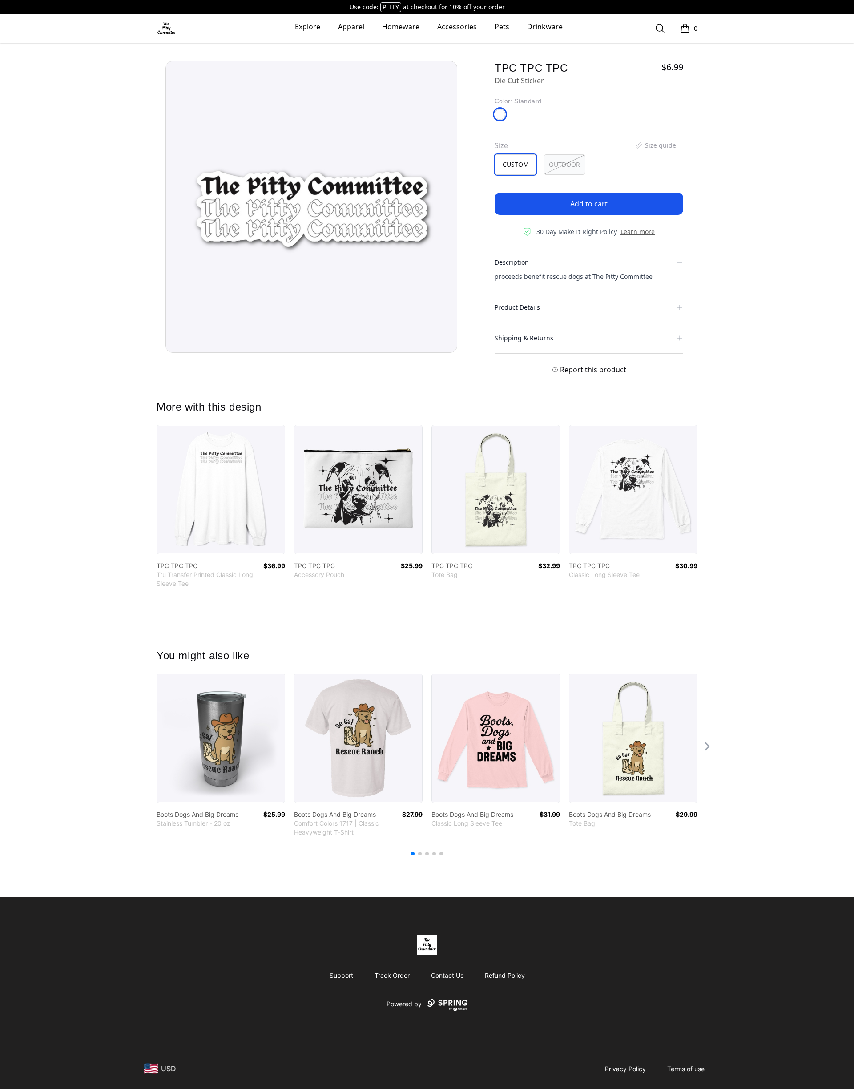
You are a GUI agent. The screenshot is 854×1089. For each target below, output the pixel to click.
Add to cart (589, 204)
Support (341, 975)
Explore (307, 27)
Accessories (457, 27)
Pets (502, 27)
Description (512, 262)
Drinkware (545, 27)
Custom (516, 164)
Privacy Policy (625, 1069)
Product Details (517, 307)
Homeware (400, 27)
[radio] (515, 164)
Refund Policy (505, 975)
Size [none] (501, 145)
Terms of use (686, 1069)
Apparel (351, 27)
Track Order (392, 975)
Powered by (404, 1004)
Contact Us (447, 975)
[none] (655, 145)
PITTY (391, 7)
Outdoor (564, 164)
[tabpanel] (311, 207)
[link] (221, 489)
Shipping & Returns (524, 338)
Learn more (637, 231)
